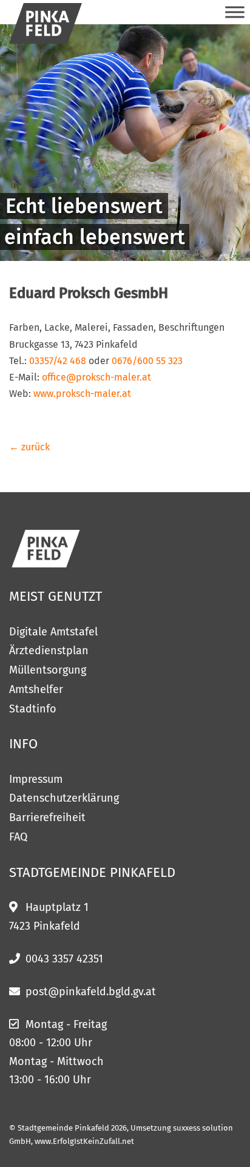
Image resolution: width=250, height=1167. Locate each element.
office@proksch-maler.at (96, 377)
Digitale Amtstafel (53, 631)
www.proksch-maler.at (82, 393)
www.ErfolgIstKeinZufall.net (84, 1141)
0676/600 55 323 (147, 361)
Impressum (35, 779)
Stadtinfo (32, 708)
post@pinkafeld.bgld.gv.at (90, 991)
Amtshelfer (36, 689)
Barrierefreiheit (47, 817)
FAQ (18, 837)
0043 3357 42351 (64, 959)
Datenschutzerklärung (64, 798)
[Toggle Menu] (235, 12)
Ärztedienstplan (49, 650)
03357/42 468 (57, 361)
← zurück (29, 447)
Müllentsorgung (47, 670)
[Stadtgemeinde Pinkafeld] (45, 23)
